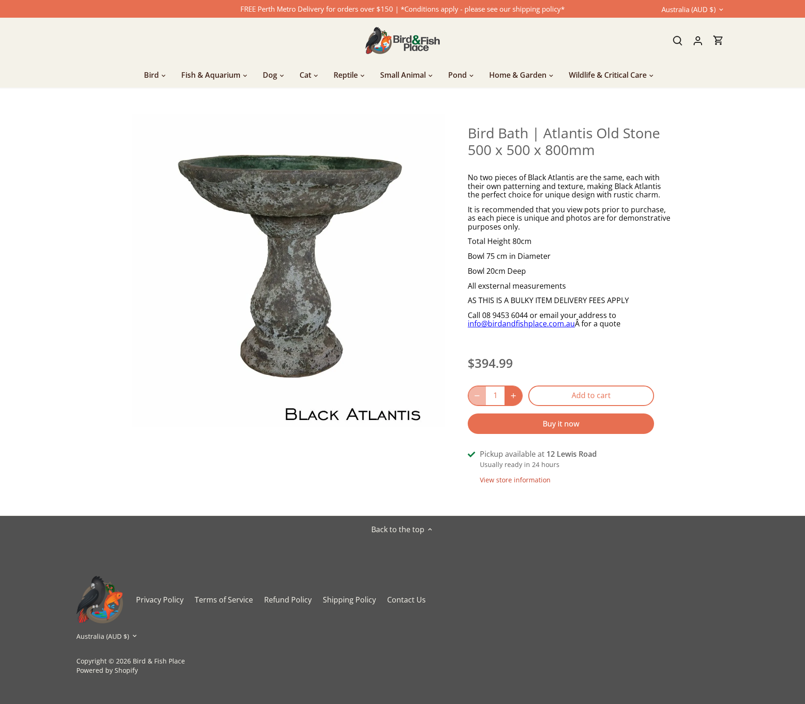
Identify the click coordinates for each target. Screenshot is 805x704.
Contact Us (406, 600)
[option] (288, 270)
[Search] (677, 40)
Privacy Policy (160, 600)
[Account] (698, 40)
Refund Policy (288, 600)
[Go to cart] (718, 40)
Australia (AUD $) (689, 9)
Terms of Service (224, 600)
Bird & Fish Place (159, 661)
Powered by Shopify (107, 670)
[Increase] (513, 396)
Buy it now (561, 424)
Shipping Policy (349, 600)
